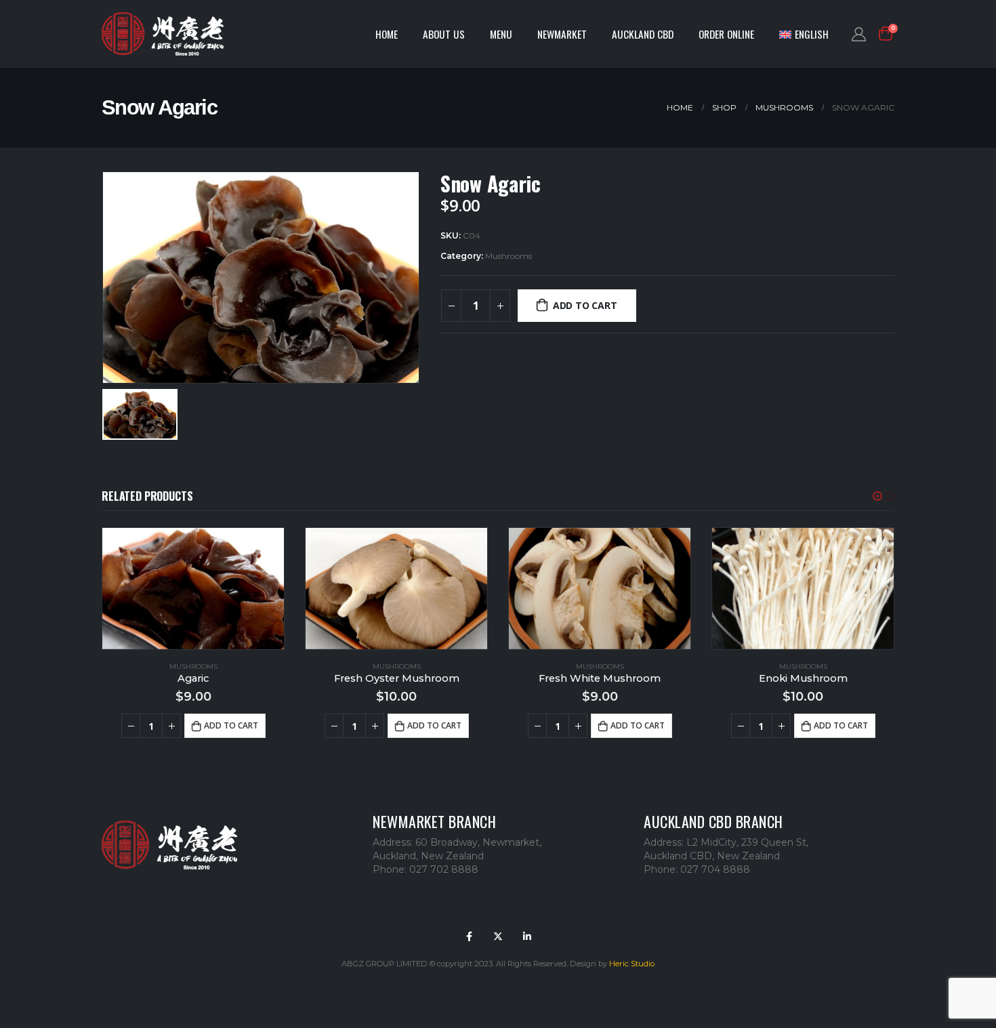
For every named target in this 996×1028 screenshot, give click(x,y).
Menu (501, 33)
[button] (877, 496)
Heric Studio (632, 963)
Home (386, 33)
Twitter (498, 936)
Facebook (469, 936)
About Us (444, 33)
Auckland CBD (642, 33)
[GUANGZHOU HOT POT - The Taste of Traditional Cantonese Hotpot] (163, 34)
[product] (193, 588)
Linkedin (527, 936)
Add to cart (585, 305)
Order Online (726, 33)
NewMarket (562, 33)
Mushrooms (508, 256)
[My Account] (858, 34)
